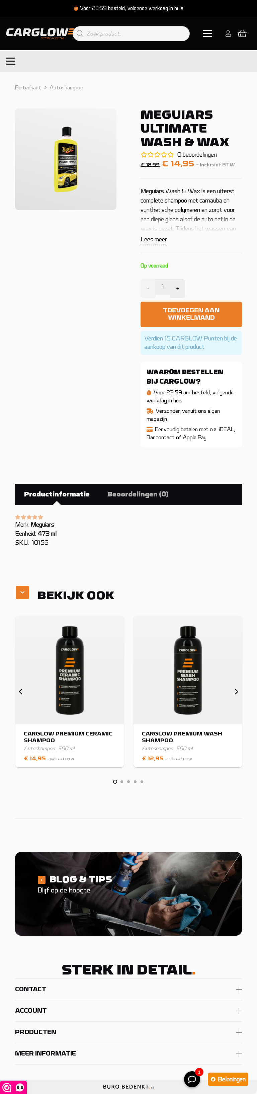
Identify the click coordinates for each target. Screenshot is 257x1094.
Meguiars (42, 524)
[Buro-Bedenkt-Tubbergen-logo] (128, 1089)
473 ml (47, 533)
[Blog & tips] (128, 894)
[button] (207, 33)
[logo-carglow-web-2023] (41, 34)
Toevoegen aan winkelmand (191, 314)
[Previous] (20, 691)
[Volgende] (236, 691)
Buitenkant (28, 87)
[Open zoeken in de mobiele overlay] (131, 33)
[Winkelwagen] (242, 33)
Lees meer (154, 239)
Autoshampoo (66, 87)
